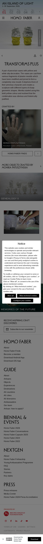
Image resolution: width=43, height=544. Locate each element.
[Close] (3, 539)
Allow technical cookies (28, 296)
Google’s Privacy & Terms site (17, 258)
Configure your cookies (22, 300)
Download (34, 539)
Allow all (10, 296)
